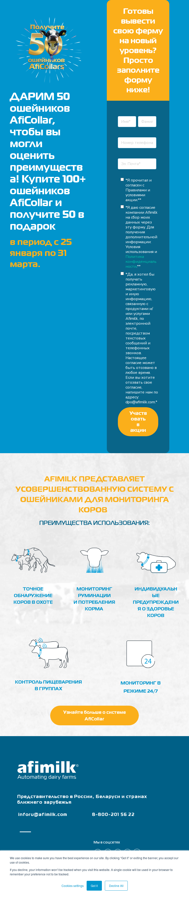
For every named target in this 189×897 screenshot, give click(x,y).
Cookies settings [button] (73, 885)
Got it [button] (94, 885)
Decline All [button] (116, 885)
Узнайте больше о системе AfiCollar (94, 715)
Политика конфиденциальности (141, 261)
